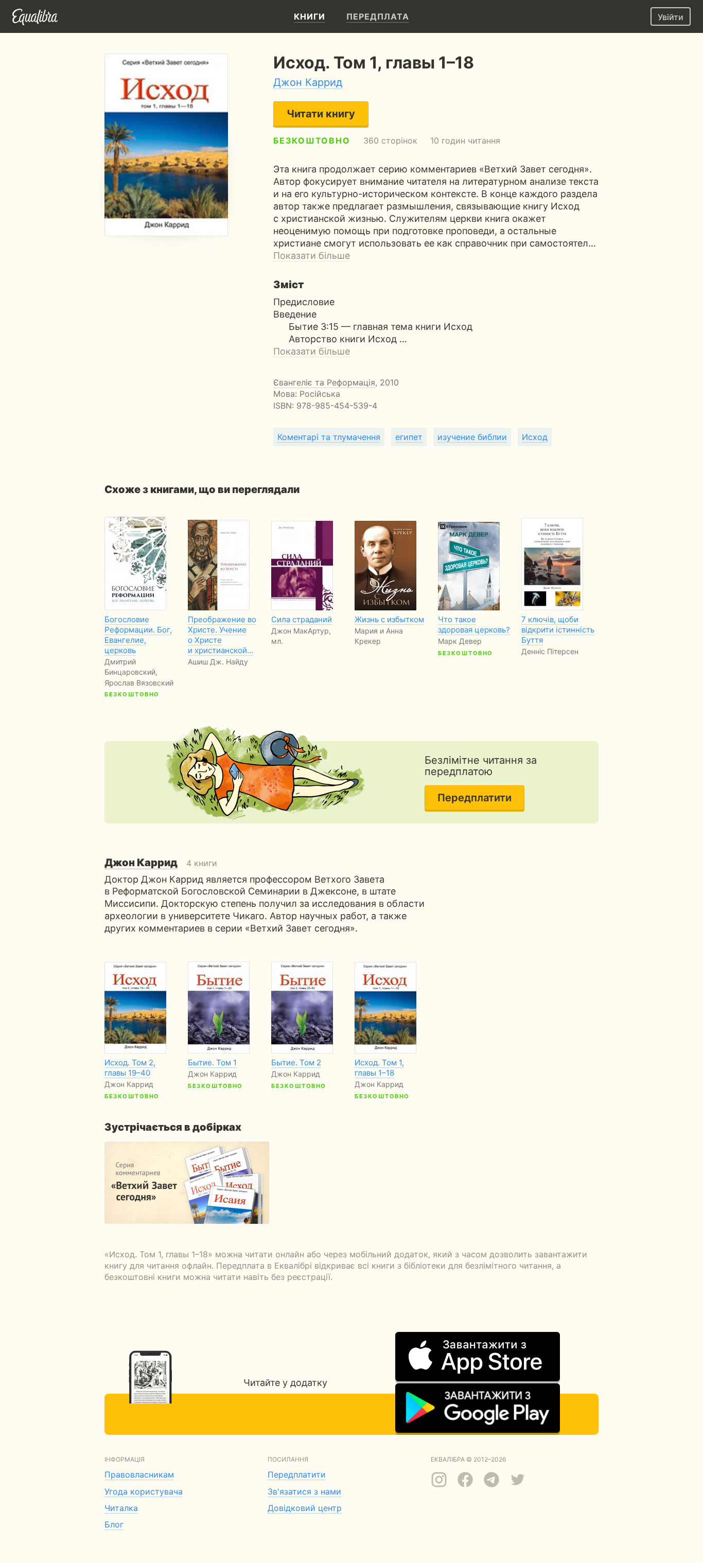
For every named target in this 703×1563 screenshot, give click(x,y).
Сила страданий (301, 619)
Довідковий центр (305, 1508)
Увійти (670, 17)
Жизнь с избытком (389, 619)
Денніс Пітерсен (549, 651)
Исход (535, 437)
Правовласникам (139, 1474)
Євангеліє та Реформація (324, 382)
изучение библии (472, 437)
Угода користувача (143, 1491)
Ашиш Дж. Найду (218, 661)
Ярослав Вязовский (138, 682)
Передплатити (474, 798)
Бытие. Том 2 (296, 1062)
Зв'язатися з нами (304, 1491)
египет (409, 437)
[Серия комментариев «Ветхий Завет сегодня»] (186, 1182)
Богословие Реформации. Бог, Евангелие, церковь (138, 634)
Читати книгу (321, 114)
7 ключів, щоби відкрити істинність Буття (557, 629)
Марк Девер (460, 641)
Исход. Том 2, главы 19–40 (129, 1068)
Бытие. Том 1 (212, 1062)
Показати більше (311, 255)
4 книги (160, 863)
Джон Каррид (307, 82)
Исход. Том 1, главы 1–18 (379, 1068)
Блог (114, 1524)
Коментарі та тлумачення (328, 437)
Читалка (121, 1508)
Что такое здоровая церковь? (474, 624)
